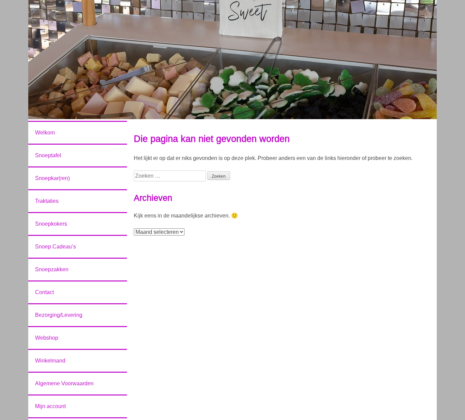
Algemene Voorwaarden (64, 383)
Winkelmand (50, 361)
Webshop (46, 338)
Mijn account (50, 406)
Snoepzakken (51, 269)
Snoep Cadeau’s (55, 246)
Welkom (45, 132)
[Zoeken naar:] (170, 176)
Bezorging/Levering (58, 315)
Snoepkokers (51, 224)
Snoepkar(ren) (52, 178)
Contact (44, 292)
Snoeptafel (48, 155)
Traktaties (47, 201)
